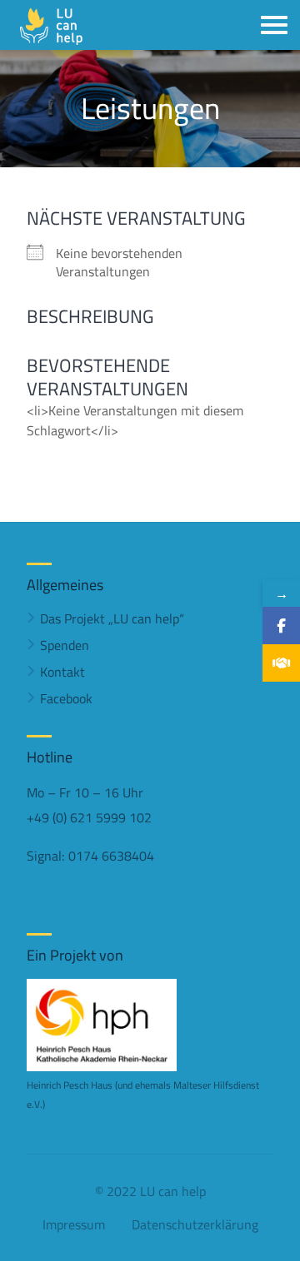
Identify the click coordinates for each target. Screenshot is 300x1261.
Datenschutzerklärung (195, 1224)
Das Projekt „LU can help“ (112, 618)
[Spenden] (281, 663)
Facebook (66, 698)
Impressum (73, 1224)
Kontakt (62, 671)
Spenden (64, 645)
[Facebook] (281, 625)
